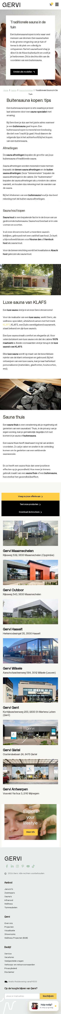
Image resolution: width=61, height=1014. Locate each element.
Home (5, 90)
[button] (57, 5)
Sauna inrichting (26, 90)
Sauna (13, 90)
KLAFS (6, 324)
